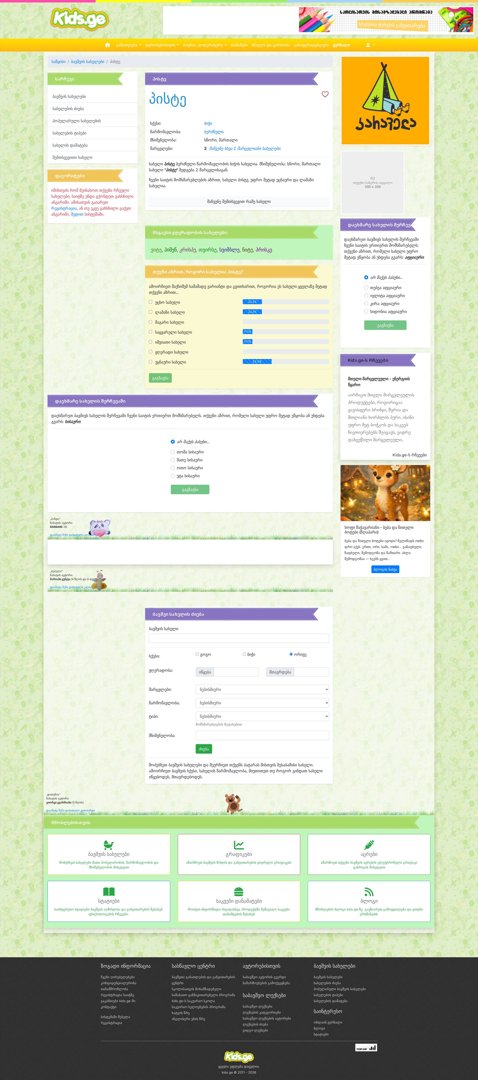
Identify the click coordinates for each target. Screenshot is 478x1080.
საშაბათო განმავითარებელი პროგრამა (203, 995)
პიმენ (170, 250)
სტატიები (109, 901)
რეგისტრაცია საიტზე (117, 995)
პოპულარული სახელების (77, 120)
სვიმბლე (229, 250)
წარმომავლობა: (164, 702)
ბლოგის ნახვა (385, 569)
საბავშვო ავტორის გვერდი (264, 977)
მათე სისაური (189, 459)
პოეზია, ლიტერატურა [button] (203, 45)
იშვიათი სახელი (170, 342)
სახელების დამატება (331, 1001)
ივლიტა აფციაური (387, 295)
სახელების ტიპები (69, 132)
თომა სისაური (190, 451)
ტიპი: (153, 716)
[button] (369, 45)
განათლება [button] (127, 45)
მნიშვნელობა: (162, 735)
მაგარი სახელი (169, 322)
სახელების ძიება (68, 108)
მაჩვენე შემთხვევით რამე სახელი (239, 201)
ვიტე (156, 250)
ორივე (299, 654)
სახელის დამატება (70, 145)
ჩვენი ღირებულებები (118, 977)
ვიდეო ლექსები (255, 1030)
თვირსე (208, 250)
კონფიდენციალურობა (118, 983)
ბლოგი (369, 901)
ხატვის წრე (181, 1013)
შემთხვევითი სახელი (72, 157)
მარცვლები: (160, 689)
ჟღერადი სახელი (171, 352)
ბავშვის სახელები (87, 61)
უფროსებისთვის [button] (160, 45)
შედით (77, 214)
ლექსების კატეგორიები (262, 1012)
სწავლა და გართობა (271, 45)
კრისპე (187, 250)
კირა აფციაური (384, 303)
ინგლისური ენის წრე (188, 1019)
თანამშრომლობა (114, 989)
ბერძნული (214, 131)
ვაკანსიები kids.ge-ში (118, 1001)
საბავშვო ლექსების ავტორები (267, 1018)
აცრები (369, 854)
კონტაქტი (109, 1007)
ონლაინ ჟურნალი (328, 1022)
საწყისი (58, 61)
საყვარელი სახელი (173, 332)
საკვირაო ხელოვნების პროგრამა (199, 1007)
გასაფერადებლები (311, 45)
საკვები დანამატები (239, 901)
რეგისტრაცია (64, 208)
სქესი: (154, 656)
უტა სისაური (188, 475)
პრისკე (264, 250)
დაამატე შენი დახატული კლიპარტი (74, 535)
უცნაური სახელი (170, 362)
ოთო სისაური (190, 467)
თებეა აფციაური (385, 287)
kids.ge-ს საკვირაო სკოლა (193, 1001)
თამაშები (239, 45)
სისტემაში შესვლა (115, 1017)
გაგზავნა (190, 489)
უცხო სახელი (167, 302)
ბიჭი (208, 123)
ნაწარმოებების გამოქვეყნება (266, 983)
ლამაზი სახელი (169, 312)
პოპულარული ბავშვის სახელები (340, 989)
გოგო (205, 654)
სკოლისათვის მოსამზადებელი (196, 989)
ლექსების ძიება (255, 1024)
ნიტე (247, 250)
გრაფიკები (239, 854)
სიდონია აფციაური (388, 311)
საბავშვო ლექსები (257, 1006)
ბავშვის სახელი (163, 628)
